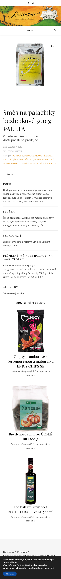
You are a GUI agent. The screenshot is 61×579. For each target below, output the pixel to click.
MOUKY (38, 155)
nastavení (49, 568)
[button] (53, 46)
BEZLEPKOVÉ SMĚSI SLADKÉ (43, 163)
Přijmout (9, 574)
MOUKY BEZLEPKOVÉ (44, 159)
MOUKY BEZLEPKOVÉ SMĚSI (16, 163)
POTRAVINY (18, 155)
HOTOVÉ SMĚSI (26, 159)
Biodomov (8, 551)
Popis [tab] (10, 174)
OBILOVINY (29, 155)
